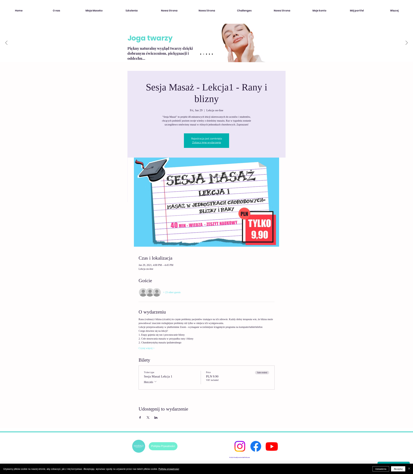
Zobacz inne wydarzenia (206, 142)
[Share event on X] (148, 417)
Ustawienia (380, 468)
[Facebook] (256, 446)
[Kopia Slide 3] (209, 54)
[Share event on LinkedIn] (155, 417)
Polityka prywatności (168, 468)
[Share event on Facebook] (140, 417)
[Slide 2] (203, 54)
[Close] (409, 468)
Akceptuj (398, 468)
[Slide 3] (206, 54)
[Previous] (6, 43)
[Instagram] (240, 446)
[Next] (407, 43)
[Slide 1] (200, 54)
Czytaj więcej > (147, 348)
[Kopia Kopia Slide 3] (212, 54)
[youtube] (272, 446)
